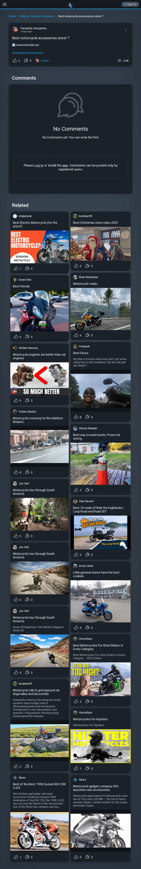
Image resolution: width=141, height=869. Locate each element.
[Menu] (125, 29)
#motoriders (19, 53)
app (65, 165)
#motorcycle (35, 53)
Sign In (132, 4)
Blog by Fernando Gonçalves (37, 16)
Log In (38, 165)
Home (12, 16)
